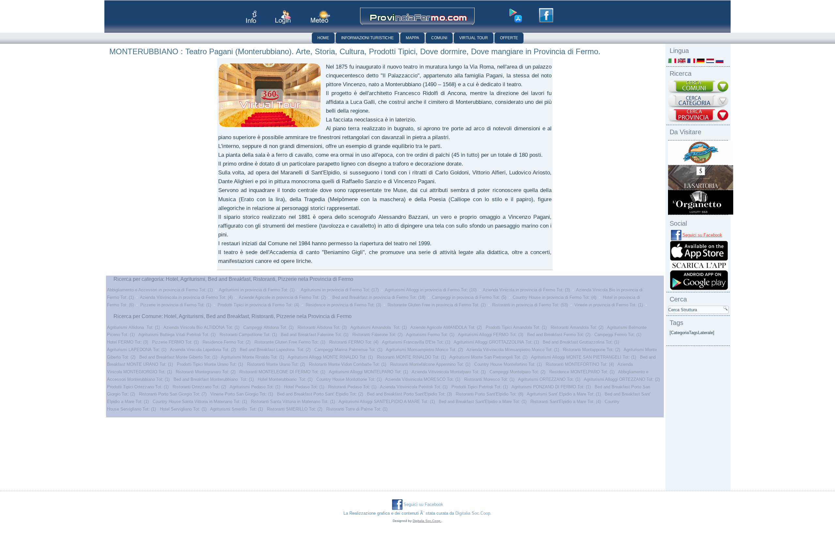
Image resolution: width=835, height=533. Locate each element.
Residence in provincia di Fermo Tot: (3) (343, 304)
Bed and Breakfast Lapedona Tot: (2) (275, 349)
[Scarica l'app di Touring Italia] (515, 15)
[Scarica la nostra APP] (699, 288)
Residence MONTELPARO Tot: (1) (582, 371)
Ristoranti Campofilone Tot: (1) (248, 334)
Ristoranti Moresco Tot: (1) (489, 379)
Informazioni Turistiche (367, 38)
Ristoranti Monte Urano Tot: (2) (276, 364)
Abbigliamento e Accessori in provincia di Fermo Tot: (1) (160, 289)
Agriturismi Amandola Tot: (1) (378, 327)
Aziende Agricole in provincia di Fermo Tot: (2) (282, 297)
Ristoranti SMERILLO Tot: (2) (294, 409)
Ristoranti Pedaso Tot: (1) (352, 386)
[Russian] (719, 60)
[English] (681, 60)
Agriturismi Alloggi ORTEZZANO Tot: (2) (622, 379)
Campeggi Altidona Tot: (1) (268, 327)
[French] (691, 60)
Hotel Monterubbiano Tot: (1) (285, 379)
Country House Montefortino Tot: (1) (508, 364)
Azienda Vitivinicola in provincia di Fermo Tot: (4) (186, 297)
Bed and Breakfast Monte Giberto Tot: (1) (178, 357)
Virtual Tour (473, 38)
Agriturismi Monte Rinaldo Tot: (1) (252, 357)
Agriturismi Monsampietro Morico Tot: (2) (424, 349)
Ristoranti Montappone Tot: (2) (591, 349)
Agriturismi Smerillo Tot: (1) (236, 409)
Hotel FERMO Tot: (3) (127, 342)
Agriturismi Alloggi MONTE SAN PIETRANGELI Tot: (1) (583, 357)
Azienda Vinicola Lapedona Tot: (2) (203, 349)
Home (323, 38)
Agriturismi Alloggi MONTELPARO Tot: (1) (368, 371)
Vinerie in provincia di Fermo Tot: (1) (608, 304)
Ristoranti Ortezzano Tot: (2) (199, 386)
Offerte (509, 38)
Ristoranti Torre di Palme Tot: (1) (356, 409)
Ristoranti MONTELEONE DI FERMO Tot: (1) (282, 371)
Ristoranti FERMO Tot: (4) (353, 342)
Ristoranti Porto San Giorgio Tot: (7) (172, 394)
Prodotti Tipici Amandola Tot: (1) (516, 327)
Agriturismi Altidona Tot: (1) (133, 327)
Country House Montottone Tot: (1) (349, 379)
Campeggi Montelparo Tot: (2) (517, 371)
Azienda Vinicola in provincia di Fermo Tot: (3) (526, 289)
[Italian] (672, 60)
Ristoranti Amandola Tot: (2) (577, 327)
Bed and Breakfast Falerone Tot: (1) (314, 334)
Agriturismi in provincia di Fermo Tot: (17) (340, 289)
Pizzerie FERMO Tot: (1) (175, 342)
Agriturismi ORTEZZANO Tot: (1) (549, 379)
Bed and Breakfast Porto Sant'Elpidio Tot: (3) (409, 394)
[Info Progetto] (251, 16)
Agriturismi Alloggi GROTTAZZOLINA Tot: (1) (496, 342)
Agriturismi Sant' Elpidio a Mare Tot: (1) (564, 394)
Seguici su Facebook (702, 235)
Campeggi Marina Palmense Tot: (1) (348, 349)
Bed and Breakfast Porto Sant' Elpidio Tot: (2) (320, 394)
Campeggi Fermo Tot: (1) (617, 334)
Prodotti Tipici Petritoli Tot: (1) (479, 386)
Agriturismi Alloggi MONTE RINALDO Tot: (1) (330, 357)
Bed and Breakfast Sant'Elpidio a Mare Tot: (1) (482, 401)
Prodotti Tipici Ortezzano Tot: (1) (138, 386)
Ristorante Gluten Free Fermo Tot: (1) (289, 342)
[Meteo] (320, 16)
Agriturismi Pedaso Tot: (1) (255, 386)
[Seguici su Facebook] (546, 15)
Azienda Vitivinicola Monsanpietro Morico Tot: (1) (512, 349)
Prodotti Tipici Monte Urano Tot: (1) (210, 364)
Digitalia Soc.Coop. (473, 513)
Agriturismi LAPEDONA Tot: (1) (136, 349)
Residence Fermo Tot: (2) (226, 342)
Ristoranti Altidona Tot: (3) (322, 327)
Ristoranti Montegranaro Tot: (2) (205, 371)
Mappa (412, 38)
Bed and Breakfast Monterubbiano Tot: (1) (214, 379)
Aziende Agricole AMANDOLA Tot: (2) (446, 327)
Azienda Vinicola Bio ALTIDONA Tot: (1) (201, 327)
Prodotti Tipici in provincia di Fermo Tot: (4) (258, 304)
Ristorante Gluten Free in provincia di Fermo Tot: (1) (436, 304)
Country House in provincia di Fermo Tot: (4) (554, 297)
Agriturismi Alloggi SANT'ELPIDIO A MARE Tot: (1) (387, 401)
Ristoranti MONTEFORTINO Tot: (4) (580, 364)
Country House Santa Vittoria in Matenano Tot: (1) (200, 401)
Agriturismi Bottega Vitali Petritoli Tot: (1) (177, 334)
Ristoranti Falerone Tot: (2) (377, 334)
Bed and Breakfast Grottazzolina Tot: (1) (581, 342)
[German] (700, 60)
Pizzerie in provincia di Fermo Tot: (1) (175, 304)
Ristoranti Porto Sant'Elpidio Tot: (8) (489, 394)
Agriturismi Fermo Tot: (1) (430, 334)
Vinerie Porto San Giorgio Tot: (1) (241, 394)
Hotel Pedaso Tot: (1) (304, 386)
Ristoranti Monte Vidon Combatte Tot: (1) (347, 364)
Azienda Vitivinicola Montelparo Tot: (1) (449, 371)
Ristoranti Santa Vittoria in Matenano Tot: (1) (293, 401)
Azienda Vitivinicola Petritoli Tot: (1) (414, 386)
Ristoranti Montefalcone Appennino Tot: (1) (430, 364)
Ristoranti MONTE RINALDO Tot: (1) (411, 357)
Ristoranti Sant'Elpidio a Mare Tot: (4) (565, 401)
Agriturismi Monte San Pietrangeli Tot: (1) (488, 357)
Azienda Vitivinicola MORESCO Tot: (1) (422, 379)
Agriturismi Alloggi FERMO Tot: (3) (490, 334)
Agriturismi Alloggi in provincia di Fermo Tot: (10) (431, 289)
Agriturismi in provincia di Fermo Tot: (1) (257, 289)
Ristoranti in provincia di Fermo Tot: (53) (530, 304)
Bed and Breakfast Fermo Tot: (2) (558, 334)
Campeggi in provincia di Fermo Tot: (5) (469, 297)
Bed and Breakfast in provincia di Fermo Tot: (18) (378, 297)
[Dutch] (710, 60)
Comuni (439, 38)
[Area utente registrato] (283, 17)
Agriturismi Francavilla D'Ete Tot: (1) (416, 342)
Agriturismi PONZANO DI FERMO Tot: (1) (551, 386)
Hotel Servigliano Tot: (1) (183, 409)
